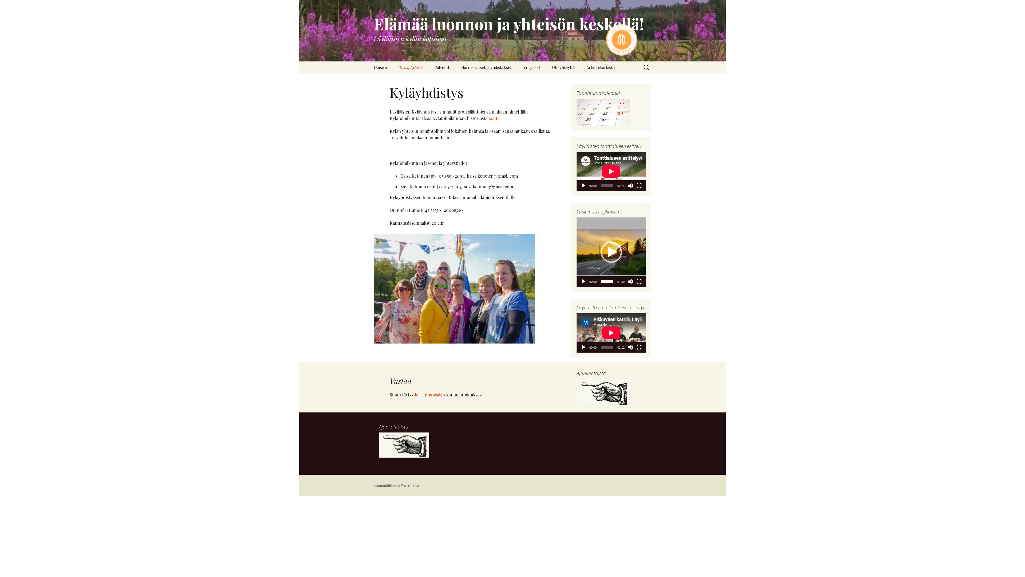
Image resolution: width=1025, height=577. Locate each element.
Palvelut (442, 67)
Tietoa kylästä (411, 67)
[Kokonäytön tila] (639, 185)
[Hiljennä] (630, 185)
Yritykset (531, 67)
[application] (611, 171)
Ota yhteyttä (563, 67)
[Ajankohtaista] (603, 391)
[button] (611, 252)
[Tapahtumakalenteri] (603, 111)
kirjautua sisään (430, 394)
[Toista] (583, 185)
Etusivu (380, 67)
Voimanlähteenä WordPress (397, 485)
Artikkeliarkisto (600, 67)
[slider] (607, 281)
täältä (493, 118)
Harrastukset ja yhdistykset (486, 67)
